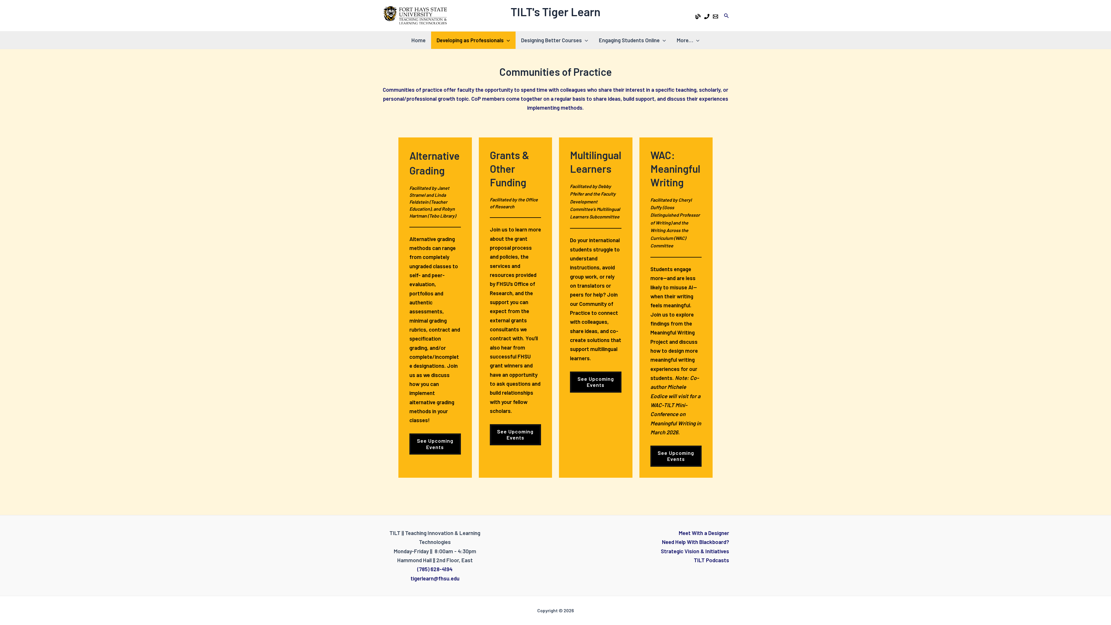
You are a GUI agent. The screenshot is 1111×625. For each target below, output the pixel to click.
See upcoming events (435, 444)
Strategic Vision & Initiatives (695, 551)
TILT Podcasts (711, 560)
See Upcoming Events (515, 434)
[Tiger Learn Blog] (698, 16)
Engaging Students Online (629, 40)
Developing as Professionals (470, 40)
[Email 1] (715, 16)
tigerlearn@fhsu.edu (435, 578)
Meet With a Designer (704, 533)
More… (685, 40)
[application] (507, 40)
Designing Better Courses (551, 40)
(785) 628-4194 (435, 569)
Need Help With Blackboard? (695, 541)
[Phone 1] (706, 16)
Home (418, 40)
